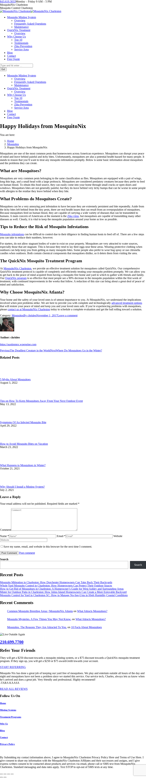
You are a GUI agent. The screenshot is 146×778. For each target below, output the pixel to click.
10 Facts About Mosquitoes (86, 627)
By (30, 315)
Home (3, 703)
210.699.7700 (12, 642)
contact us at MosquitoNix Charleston (29, 309)
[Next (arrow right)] (5, 777)
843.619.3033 (8, 1)
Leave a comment (67, 315)
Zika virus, (73, 216)
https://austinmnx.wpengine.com (18, 344)
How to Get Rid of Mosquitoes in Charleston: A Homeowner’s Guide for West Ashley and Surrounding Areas (62, 588)
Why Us (4, 723)
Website (117, 536)
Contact (4, 737)
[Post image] (10, 376)
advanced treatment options (126, 302)
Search (4, 559)
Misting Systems (8, 710)
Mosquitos (18, 315)
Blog (2, 730)
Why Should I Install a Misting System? (22, 486)
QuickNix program (16, 278)
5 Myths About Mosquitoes (15, 379)
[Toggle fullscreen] (8, 774)
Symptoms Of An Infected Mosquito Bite (23, 422)
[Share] (5, 774)
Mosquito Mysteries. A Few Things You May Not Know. (39, 619)
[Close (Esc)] (1, 774)
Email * (61, 536)
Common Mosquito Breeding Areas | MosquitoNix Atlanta (40, 611)
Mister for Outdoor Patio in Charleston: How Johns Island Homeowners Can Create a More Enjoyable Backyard (63, 592)
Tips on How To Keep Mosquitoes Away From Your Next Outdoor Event (41, 400)
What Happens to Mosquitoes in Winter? (23, 465)
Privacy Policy (7, 744)
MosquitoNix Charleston (17, 268)
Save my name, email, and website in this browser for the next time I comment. (48, 546)
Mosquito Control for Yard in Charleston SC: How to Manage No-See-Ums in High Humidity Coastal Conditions (64, 595)
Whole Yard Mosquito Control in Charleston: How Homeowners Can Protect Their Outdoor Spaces (56, 585)
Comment (5, 529)
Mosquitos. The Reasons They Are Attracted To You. (37, 627)
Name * (4, 536)
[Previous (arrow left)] (1, 777)
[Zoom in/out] (12, 774)
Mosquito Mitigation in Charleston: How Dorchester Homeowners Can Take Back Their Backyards (56, 582)
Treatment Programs (10, 717)
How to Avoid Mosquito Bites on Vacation (24, 443)
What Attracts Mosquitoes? (92, 611)
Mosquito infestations (12, 234)
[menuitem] (21, 17)
